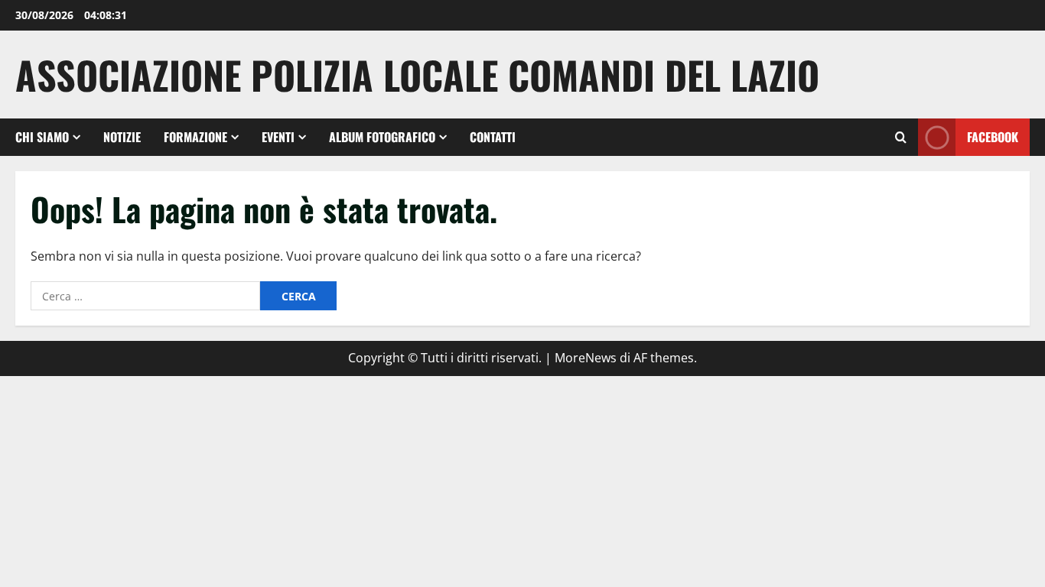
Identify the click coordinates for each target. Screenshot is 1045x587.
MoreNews (586, 357)
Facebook (992, 137)
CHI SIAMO (42, 137)
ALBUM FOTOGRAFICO (382, 137)
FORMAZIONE (195, 137)
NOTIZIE (122, 137)
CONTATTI (493, 137)
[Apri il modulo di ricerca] (901, 137)
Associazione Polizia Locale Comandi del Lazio (417, 74)
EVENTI (278, 137)
